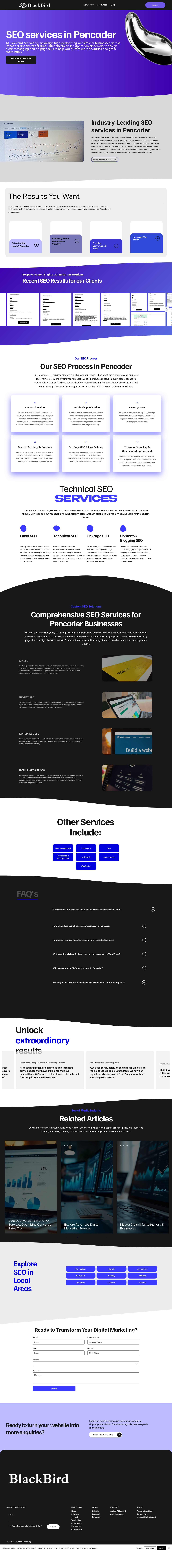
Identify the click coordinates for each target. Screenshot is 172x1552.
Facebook (96, 1514)
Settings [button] (139, 1548)
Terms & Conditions (145, 1511)
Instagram (96, 1517)
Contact (74, 1517)
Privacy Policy (142, 1514)
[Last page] (106, 1237)
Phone (90, 1348)
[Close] (169, 1548)
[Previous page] (72, 1237)
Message (36, 1370)
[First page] (67, 1237)
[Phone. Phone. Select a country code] (91, 1353)
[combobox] (86, 1364)
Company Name (93, 1337)
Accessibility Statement (146, 1517)
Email (35, 1348)
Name (35, 1337)
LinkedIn (95, 1511)
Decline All (150, 1548)
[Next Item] (167, 309)
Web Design (76, 1520)
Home (73, 1511)
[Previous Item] (5, 309)
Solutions (75, 1514)
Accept (161, 1548)
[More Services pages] (93, 4)
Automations (76, 1529)
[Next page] (101, 1237)
